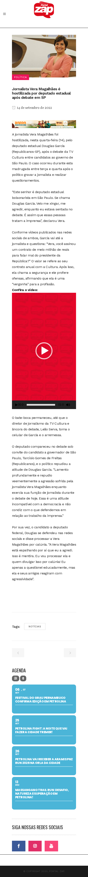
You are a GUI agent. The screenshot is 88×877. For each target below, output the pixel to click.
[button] (44, 350)
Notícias (35, 626)
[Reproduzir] (16, 405)
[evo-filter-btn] (15, 678)
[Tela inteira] (74, 405)
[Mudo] (68, 404)
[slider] (41, 405)
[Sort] (23, 678)
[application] (44, 351)
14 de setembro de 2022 (34, 108)
